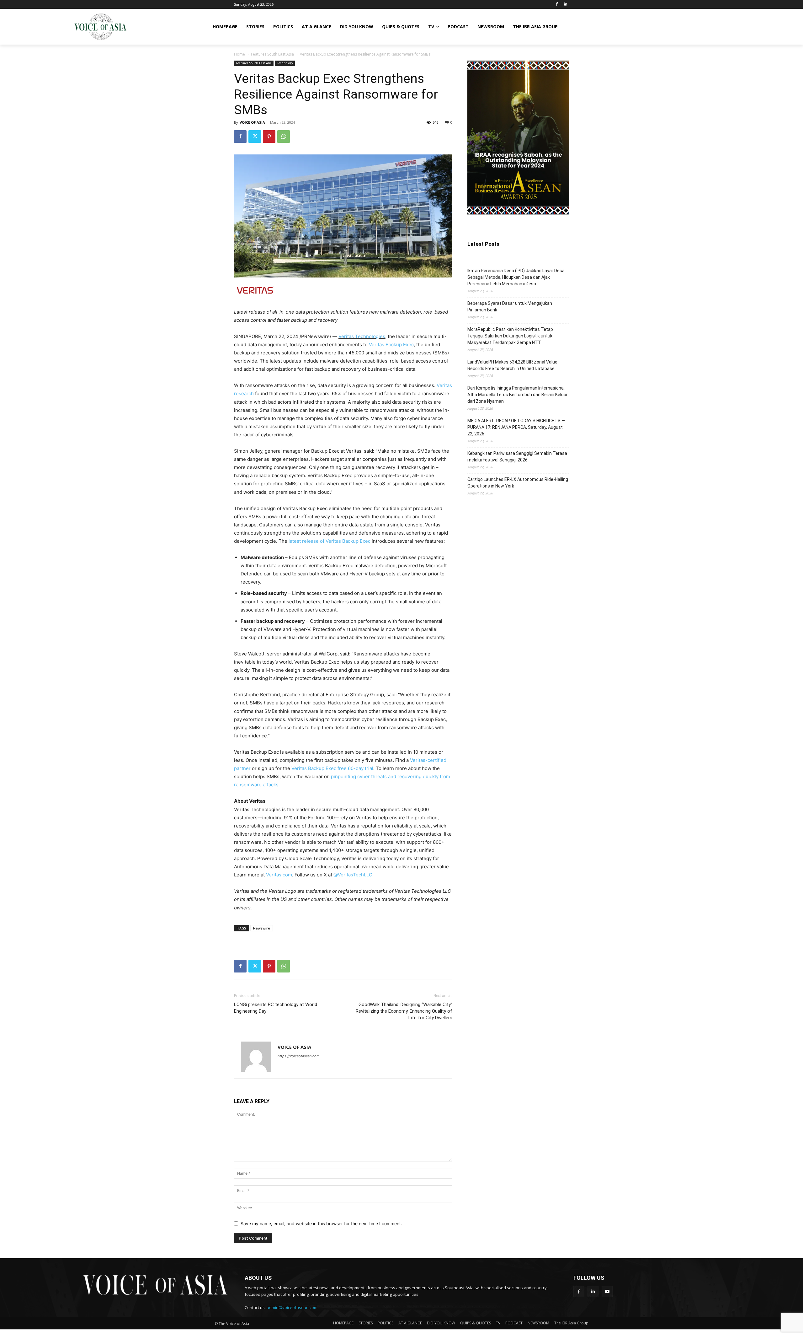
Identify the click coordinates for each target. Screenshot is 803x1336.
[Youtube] (607, 1291)
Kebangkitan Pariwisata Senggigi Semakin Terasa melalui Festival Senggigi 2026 (517, 456)
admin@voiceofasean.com (292, 1307)
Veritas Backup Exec (391, 344)
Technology (285, 63)
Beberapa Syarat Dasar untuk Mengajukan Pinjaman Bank (509, 306)
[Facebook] (556, 4)
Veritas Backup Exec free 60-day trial (332, 768)
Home (239, 54)
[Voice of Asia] (100, 26)
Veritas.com (279, 875)
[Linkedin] (565, 4)
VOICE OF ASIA (252, 122)
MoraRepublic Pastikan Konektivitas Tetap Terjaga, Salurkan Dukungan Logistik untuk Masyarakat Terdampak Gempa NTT (510, 336)
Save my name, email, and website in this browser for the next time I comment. (321, 1223)
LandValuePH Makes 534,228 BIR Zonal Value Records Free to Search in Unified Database (512, 365)
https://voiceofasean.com (299, 1056)
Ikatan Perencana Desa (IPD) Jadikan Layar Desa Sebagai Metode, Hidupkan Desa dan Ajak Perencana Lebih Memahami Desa (516, 277)
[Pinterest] (269, 136)
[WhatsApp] (283, 136)
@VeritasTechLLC (352, 875)
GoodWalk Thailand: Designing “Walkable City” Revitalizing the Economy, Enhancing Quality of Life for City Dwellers (404, 1011)
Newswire (261, 928)
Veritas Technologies (361, 336)
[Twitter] (254, 136)
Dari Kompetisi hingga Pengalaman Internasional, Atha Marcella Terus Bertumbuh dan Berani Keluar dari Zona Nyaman (517, 394)
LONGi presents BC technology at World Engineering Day (275, 1008)
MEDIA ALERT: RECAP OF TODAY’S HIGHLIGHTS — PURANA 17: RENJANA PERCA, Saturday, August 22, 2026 (516, 427)
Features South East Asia (272, 54)
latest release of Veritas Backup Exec (329, 541)
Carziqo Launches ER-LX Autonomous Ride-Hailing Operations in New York (517, 482)
